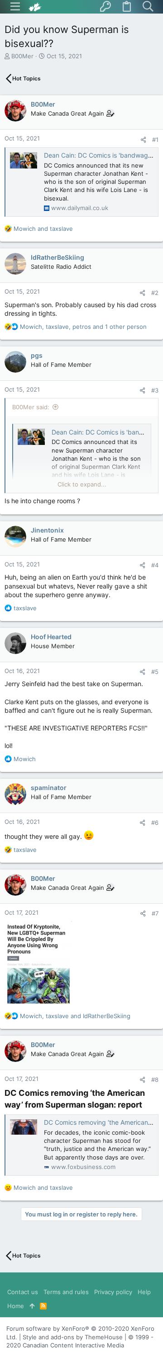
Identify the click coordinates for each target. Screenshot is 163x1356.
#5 (154, 671)
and (43, 228)
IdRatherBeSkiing (57, 257)
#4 (154, 565)
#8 (154, 1079)
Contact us (22, 1291)
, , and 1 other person (83, 326)
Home (15, 1305)
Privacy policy (113, 1291)
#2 (154, 292)
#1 (155, 139)
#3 (154, 390)
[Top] (32, 1306)
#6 (154, 822)
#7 (155, 913)
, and (75, 1015)
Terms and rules (66, 1291)
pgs (37, 355)
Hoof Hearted (51, 637)
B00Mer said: (30, 407)
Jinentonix (47, 530)
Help (144, 1291)
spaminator (49, 787)
